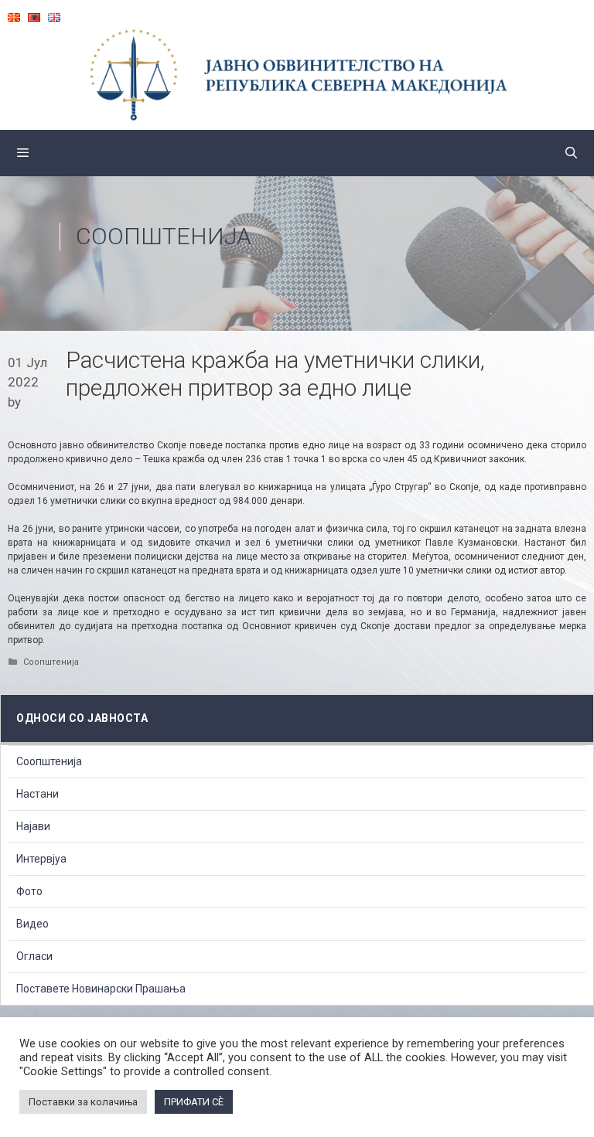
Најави (33, 826)
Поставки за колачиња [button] (83, 1102)
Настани (37, 794)
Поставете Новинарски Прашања (101, 988)
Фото (29, 891)
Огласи (34, 956)
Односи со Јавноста (82, 718)
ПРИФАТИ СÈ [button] (194, 1102)
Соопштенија (163, 236)
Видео (32, 923)
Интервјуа (41, 859)
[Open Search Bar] (571, 153)
